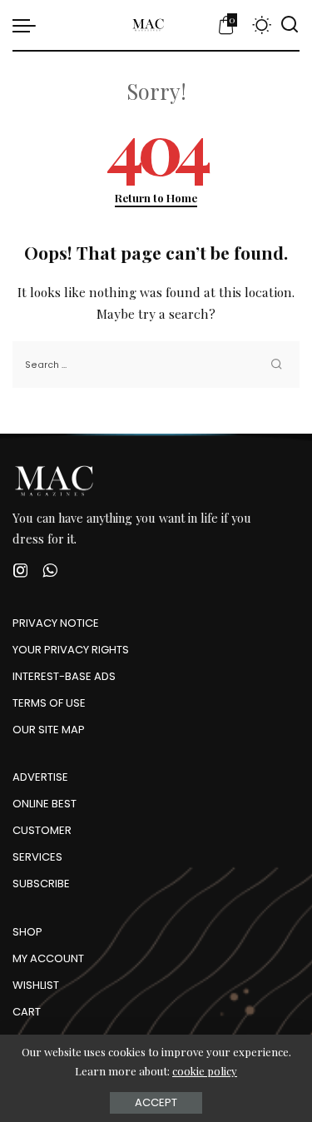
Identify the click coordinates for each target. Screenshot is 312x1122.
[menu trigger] (28, 25)
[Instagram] (20, 570)
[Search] (290, 25)
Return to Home (156, 198)
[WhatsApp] (50, 570)
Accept (156, 1102)
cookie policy (204, 1071)
